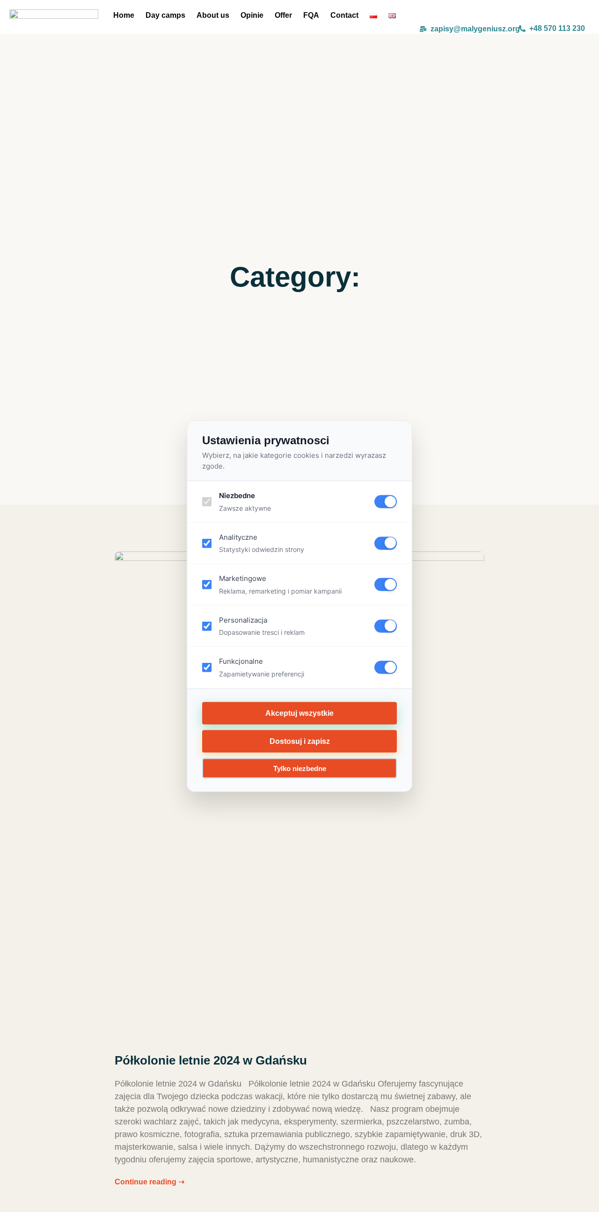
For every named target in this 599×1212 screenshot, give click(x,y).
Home (123, 15)
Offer (283, 15)
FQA (311, 15)
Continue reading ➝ (149, 1182)
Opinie (252, 15)
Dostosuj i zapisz (300, 741)
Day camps (165, 15)
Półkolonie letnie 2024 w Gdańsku (211, 1060)
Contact (344, 15)
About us (213, 15)
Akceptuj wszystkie (299, 713)
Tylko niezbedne (299, 768)
